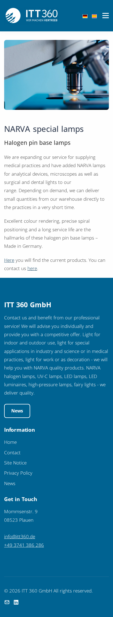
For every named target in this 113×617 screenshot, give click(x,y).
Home (10, 442)
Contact (12, 452)
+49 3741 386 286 (24, 545)
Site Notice (15, 462)
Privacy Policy (18, 472)
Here (9, 260)
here (32, 268)
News (17, 411)
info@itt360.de (19, 536)
